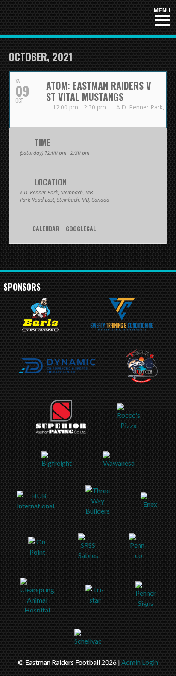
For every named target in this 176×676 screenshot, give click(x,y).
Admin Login (139, 662)
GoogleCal (81, 228)
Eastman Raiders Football (56, 18)
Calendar (45, 228)
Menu (162, 10)
